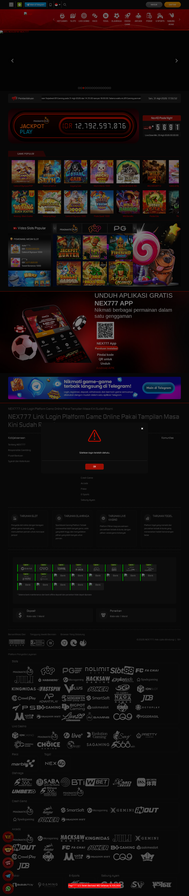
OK (94, 466)
